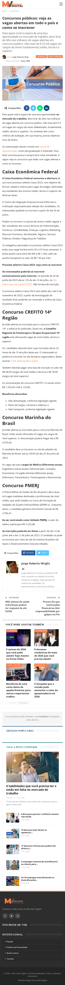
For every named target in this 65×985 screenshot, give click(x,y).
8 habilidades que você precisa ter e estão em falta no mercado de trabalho (31, 789)
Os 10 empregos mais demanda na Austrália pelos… (37, 878)
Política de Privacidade (17, 947)
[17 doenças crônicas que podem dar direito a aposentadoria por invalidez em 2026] (12, 849)
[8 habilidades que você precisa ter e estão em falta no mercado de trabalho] (32, 767)
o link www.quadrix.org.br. (25, 360)
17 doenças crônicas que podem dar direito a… (38, 847)
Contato (10, 958)
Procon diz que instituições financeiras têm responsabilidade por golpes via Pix (47, 608)
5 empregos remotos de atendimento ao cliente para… (39, 862)
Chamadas (41, 56)
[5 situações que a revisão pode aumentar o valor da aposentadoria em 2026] (46, 672)
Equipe (10, 941)
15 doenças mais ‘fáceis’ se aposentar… (34, 831)
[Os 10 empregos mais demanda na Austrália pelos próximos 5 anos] (12, 881)
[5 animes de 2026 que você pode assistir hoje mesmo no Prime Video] (18, 637)
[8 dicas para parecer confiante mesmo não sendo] (12, 818)
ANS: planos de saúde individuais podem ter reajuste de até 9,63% (17, 606)
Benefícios (40, 665)
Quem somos (12, 953)
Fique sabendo (55, 56)
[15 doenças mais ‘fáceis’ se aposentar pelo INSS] (12, 833)
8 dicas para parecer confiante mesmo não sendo (40, 815)
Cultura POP (41, 631)
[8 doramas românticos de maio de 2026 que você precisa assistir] (46, 637)
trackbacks (44, 716)
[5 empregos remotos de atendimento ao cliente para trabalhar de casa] (12, 865)
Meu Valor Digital (39, 980)
